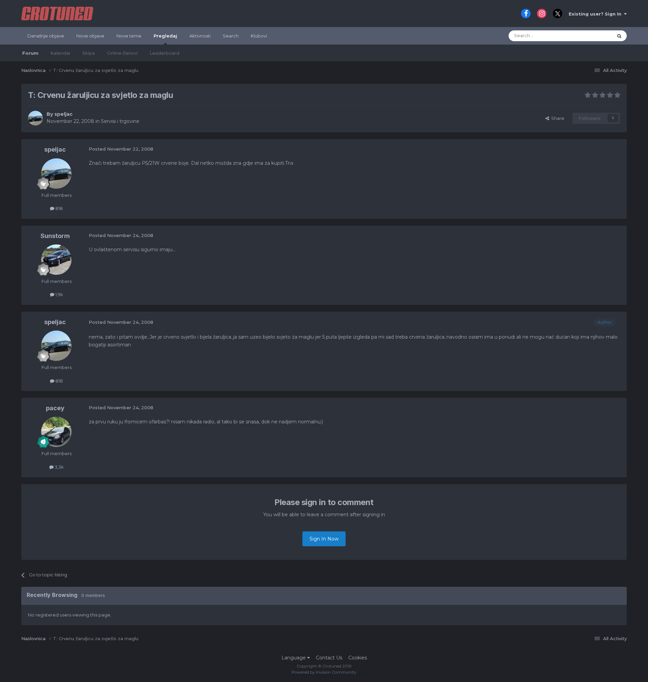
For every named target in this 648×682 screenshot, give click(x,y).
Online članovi (122, 53)
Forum (30, 53)
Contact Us (329, 658)
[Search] (619, 35)
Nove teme (128, 35)
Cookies (357, 658)
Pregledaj (165, 35)
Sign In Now (324, 539)
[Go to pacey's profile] (56, 432)
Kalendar (61, 53)
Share (556, 118)
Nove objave (90, 35)
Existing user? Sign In (596, 14)
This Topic (593, 35)
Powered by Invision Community (324, 672)
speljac (63, 114)
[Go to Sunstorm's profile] (56, 259)
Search (231, 35)
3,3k (59, 467)
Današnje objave (45, 35)
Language (294, 658)
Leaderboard (164, 53)
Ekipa (89, 53)
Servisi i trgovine (120, 121)
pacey (55, 408)
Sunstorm (55, 235)
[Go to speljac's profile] (35, 118)
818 (58, 208)
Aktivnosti (200, 35)
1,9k (58, 294)
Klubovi (259, 35)
